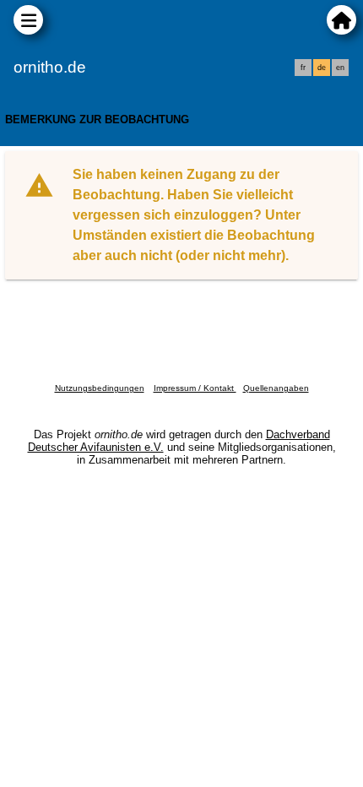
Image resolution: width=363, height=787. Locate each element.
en (340, 67)
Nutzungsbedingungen (99, 388)
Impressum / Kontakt (195, 388)
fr (303, 67)
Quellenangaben (276, 388)
